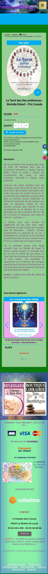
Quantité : (8, 125)
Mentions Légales (16, 564)
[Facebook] (44, 146)
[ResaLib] (44, 152)
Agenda (31, 569)
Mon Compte (27, 566)
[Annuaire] (44, 157)
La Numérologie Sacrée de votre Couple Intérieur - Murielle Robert (24, 341)
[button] (22, 359)
